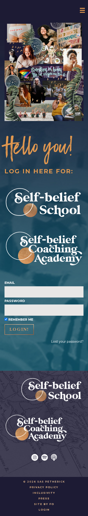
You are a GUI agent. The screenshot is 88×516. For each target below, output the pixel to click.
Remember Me (20, 320)
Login (44, 509)
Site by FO (44, 504)
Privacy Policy (44, 487)
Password (15, 301)
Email (10, 283)
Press (44, 498)
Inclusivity (44, 492)
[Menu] (82, 10)
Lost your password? (67, 342)
